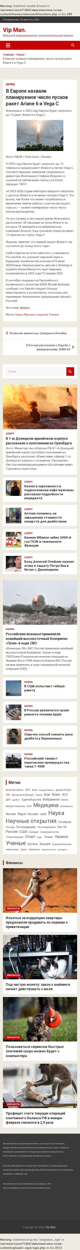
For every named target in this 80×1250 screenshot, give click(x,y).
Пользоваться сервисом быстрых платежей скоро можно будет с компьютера (35, 1051)
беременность (49, 849)
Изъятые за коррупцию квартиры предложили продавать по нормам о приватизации (37, 922)
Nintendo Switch (14, 790)
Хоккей (45, 844)
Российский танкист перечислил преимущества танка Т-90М (46, 762)
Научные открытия (36, 314)
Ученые (54, 314)
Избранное (51, 799)
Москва (11, 814)
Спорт (10, 433)
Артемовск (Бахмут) (23, 795)
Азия (34, 790)
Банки (39, 795)
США (23, 832)
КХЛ (29, 806)
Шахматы (34, 849)
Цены (24, 849)
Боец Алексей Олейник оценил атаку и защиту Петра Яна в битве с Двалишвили (49, 565)
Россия (12, 832)
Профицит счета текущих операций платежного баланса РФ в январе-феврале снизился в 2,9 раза (35, 1117)
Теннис (48, 836)
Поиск (70, 371)
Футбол (33, 844)
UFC (27, 789)
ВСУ (65, 794)
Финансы (14, 862)
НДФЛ (43, 814)
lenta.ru (25, 308)
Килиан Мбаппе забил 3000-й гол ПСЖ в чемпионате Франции (47, 541)
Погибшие (64, 821)
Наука (10, 84)
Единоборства (31, 799)
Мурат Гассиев (28, 814)
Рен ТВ (61, 827)
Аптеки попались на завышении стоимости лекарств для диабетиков (45, 517)
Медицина (45, 805)
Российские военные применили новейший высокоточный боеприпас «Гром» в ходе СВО (37, 638)
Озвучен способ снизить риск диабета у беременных (48, 736)
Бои (47, 794)
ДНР (8, 799)
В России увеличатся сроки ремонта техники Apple (46, 712)
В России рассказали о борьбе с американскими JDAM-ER (48, 347)
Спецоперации (14, 837)
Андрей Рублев (46, 790)
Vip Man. (14, 29)
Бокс (56, 794)
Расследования (46, 827)
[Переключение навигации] (8, 45)
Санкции (33, 832)
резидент (62, 849)
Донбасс (16, 800)
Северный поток (49, 832)
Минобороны (66, 806)
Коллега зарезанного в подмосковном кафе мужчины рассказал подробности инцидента (49, 492)
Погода (10, 827)
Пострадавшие (26, 827)
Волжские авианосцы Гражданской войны (38, 333)
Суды (39, 837)
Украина (61, 837)
